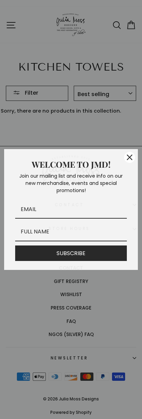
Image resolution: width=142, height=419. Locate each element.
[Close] (129, 157)
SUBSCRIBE (71, 253)
